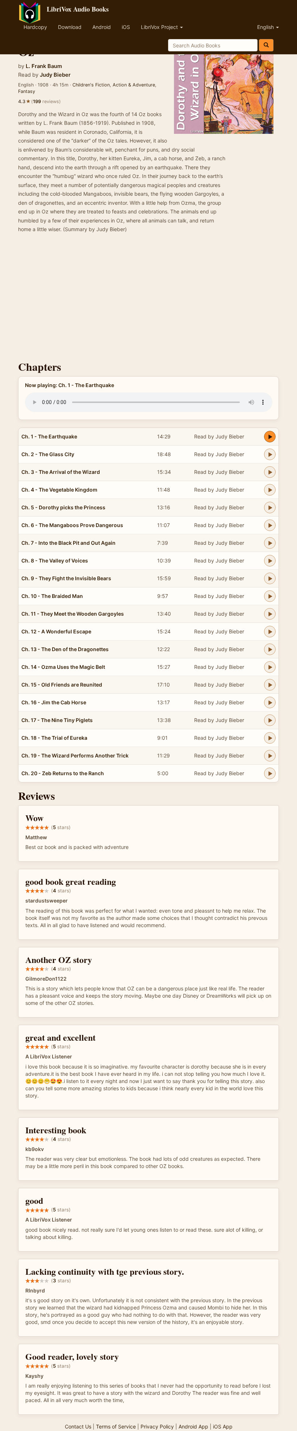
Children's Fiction (91, 85)
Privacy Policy (157, 1426)
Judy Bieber (55, 75)
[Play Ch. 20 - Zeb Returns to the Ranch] (270, 773)
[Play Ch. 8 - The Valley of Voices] (270, 560)
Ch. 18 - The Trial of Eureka (54, 738)
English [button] (266, 27)
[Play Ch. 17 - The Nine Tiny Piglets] (270, 720)
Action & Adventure (134, 85)
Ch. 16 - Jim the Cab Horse (53, 702)
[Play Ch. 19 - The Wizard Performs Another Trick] (270, 755)
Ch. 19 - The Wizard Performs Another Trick (75, 755)
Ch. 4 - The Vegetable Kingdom (59, 490)
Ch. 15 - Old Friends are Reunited (61, 684)
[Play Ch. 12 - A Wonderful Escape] (270, 631)
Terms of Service (116, 1426)
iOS (126, 27)
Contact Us (78, 1426)
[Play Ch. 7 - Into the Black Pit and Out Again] (270, 543)
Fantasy (26, 91)
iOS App (223, 1426)
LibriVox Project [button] (160, 27)
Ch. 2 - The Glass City (47, 454)
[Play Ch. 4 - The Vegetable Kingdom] (270, 490)
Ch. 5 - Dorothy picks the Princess (63, 507)
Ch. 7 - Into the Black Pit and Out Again (68, 543)
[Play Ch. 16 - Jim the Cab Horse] (270, 702)
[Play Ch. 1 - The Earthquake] (270, 436)
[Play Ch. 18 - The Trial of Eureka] (270, 738)
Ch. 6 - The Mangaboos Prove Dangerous (72, 525)
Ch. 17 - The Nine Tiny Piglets (57, 720)
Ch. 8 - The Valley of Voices (54, 560)
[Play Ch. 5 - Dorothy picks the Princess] (270, 507)
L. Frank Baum (44, 66)
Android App (193, 1426)
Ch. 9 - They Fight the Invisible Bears (66, 578)
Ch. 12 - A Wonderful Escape (56, 631)
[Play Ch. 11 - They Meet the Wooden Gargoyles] (270, 614)
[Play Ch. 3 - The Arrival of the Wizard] (270, 472)
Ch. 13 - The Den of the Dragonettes (65, 649)
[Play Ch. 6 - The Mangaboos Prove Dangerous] (270, 525)
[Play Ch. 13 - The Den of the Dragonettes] (270, 649)
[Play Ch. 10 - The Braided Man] (270, 596)
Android (101, 27)
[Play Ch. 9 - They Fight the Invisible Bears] (270, 578)
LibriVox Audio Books (78, 9)
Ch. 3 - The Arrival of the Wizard (60, 472)
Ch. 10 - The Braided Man (52, 596)
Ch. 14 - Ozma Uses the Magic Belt (63, 667)
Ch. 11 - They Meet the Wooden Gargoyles (72, 614)
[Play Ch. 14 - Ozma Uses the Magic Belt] (270, 667)
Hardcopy (35, 27)
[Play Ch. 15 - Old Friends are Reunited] (270, 685)
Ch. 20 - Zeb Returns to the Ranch (62, 773)
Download (69, 27)
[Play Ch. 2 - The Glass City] (270, 454)
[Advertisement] (148, 299)
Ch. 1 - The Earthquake (49, 436)
